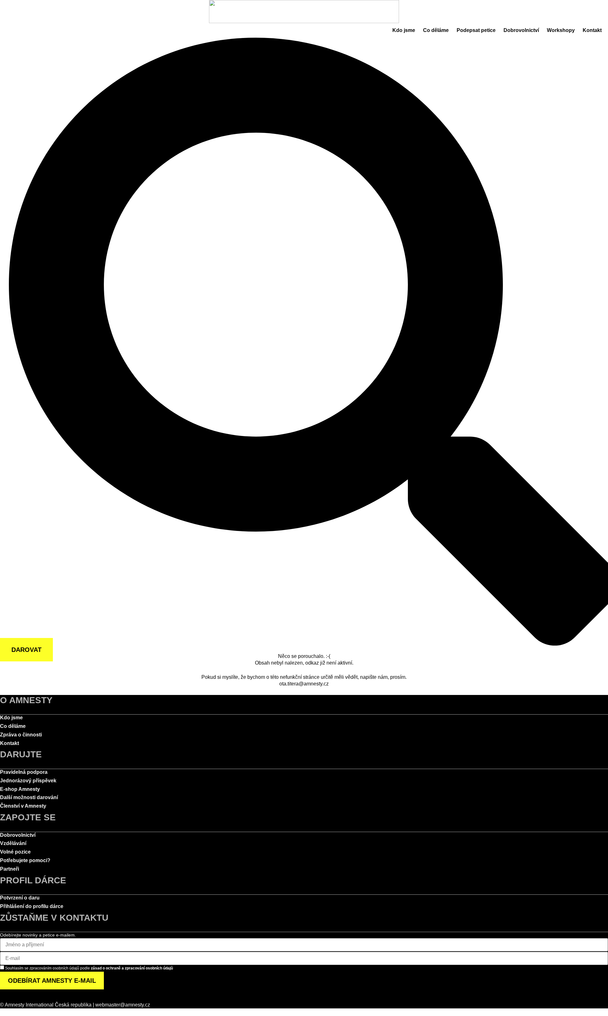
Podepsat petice (476, 30)
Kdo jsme (403, 30)
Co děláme (436, 30)
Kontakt (592, 30)
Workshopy (561, 30)
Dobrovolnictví (521, 30)
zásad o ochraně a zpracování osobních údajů (132, 968)
